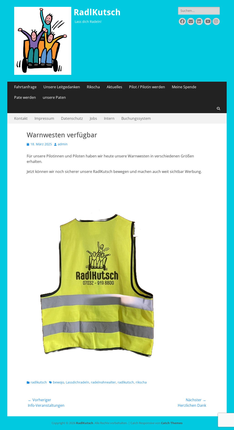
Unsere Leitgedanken (61, 86)
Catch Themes (171, 423)
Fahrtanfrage (25, 86)
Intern (109, 118)
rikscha (141, 382)
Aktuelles (114, 86)
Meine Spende (184, 86)
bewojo (58, 382)
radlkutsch (39, 382)
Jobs (93, 118)
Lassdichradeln (77, 382)
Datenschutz (72, 118)
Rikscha (93, 86)
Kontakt (21, 118)
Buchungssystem (136, 118)
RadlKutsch (97, 12)
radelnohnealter (103, 382)
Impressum (44, 118)
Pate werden (25, 97)
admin (63, 144)
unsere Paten (54, 97)
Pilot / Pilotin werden (147, 86)
